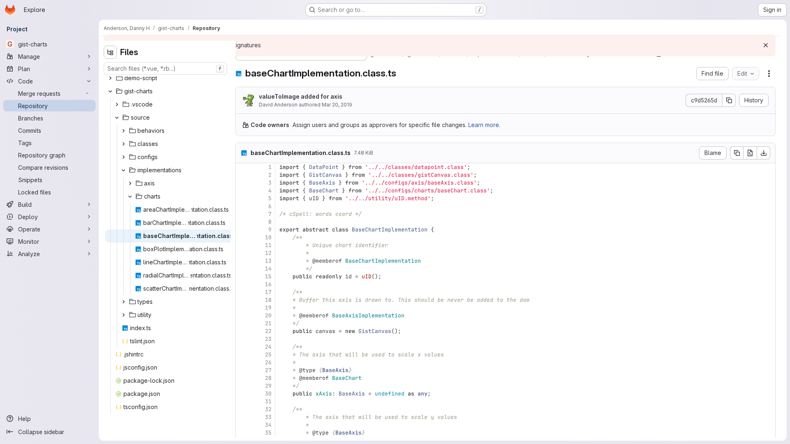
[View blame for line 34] (242, 425)
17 (268, 292)
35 (268, 432)
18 (268, 299)
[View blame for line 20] (242, 315)
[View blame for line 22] (242, 331)
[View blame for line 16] (242, 284)
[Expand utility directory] (123, 315)
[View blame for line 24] (242, 347)
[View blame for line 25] (242, 354)
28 (268, 378)
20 (268, 315)
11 (268, 245)
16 (268, 284)
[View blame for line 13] (242, 261)
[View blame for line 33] (242, 417)
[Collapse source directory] (117, 118)
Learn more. (484, 124)
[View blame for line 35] (242, 433)
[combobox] (165, 68)
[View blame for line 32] (242, 409)
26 (268, 362)
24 (268, 346)
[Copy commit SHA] (729, 100)
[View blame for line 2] (242, 175)
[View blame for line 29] (242, 386)
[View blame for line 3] (242, 183)
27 (268, 370)
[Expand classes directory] (123, 144)
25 (268, 354)
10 (268, 237)
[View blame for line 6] (242, 206)
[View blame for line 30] (242, 394)
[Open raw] (750, 153)
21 (268, 323)
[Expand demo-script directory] (110, 78)
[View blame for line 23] (242, 339)
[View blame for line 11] (242, 245)
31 (268, 401)
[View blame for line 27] (242, 370)
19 (268, 307)
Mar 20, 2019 (337, 105)
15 (268, 276)
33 (268, 417)
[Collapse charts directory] (130, 196)
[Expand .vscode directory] (117, 104)
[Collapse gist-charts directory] (110, 91)
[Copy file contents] (736, 153)
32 (268, 409)
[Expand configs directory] (123, 157)
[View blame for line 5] (242, 198)
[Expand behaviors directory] (123, 131)
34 (268, 424)
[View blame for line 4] (242, 190)
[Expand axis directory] (130, 183)
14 (268, 268)
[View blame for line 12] (242, 253)
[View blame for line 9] (242, 230)
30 (268, 393)
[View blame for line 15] (242, 276)
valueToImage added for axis (300, 96)
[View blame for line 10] (242, 237)
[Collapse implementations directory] (123, 170)
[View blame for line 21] (242, 323)
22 (268, 331)
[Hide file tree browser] (110, 52)
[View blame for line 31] (242, 401)
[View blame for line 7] (242, 214)
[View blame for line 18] (242, 300)
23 (268, 338)
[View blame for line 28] (242, 378)
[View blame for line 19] (242, 308)
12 (268, 253)
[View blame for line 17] (242, 292)
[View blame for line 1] (242, 167)
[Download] (763, 153)
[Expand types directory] (123, 302)
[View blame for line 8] (242, 222)
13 (268, 260)
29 (268, 385)
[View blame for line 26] (242, 362)
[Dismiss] (766, 45)
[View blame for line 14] (242, 269)
